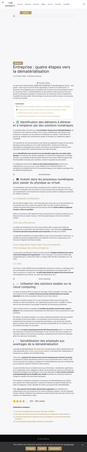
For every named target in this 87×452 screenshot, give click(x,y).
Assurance (28, 4)
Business (18, 63)
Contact (25, 12)
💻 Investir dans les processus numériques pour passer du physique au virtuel (41, 110)
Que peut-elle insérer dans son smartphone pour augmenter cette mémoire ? (43, 414)
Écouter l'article (44, 83)
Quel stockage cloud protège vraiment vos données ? (34, 421)
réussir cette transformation (39, 351)
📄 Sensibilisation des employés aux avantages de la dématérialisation (38, 116)
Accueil (20, 4)
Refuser (42, 448)
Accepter (31, 448)
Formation (58, 4)
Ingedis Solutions (29, 166)
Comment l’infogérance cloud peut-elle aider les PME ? (35, 411)
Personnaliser (55, 448)
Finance (50, 4)
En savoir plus (69, 444)
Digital (43, 4)
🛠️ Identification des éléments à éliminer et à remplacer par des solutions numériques (43, 106)
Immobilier (67, 4)
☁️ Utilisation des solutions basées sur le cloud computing (34, 113)
